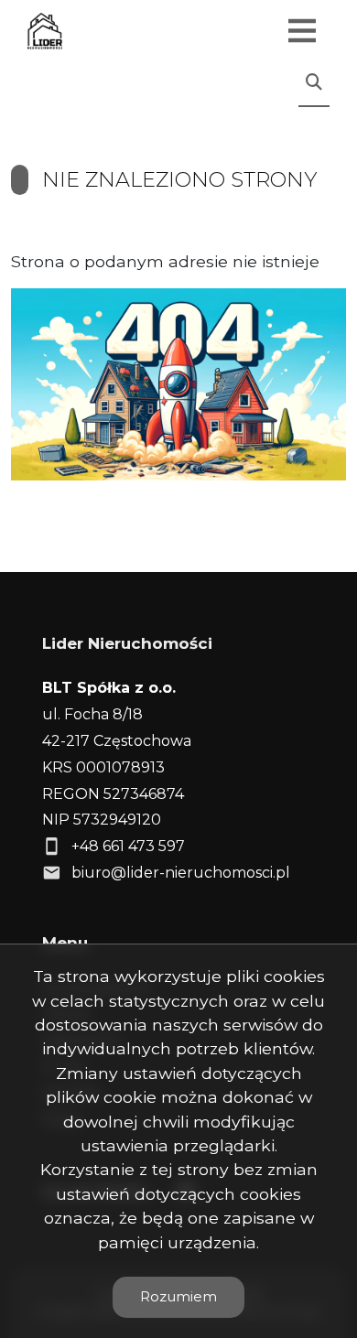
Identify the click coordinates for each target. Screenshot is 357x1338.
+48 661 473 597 (128, 846)
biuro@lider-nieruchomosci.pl (180, 872)
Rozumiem (178, 1296)
